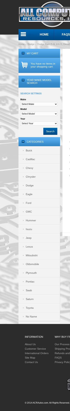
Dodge (31, 44)
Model (23, 109)
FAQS (58, 357)
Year (22, 119)
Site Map (30, 357)
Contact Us (31, 362)
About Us (30, 344)
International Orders (37, 353)
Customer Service (35, 348)
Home (21, 44)
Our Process (62, 344)
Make (23, 99)
